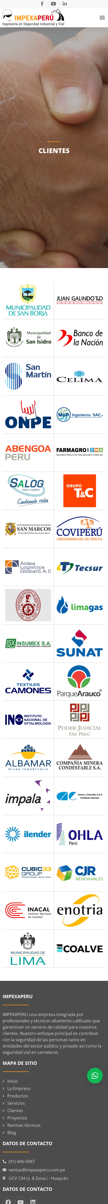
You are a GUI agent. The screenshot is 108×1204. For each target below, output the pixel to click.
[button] (102, 17)
